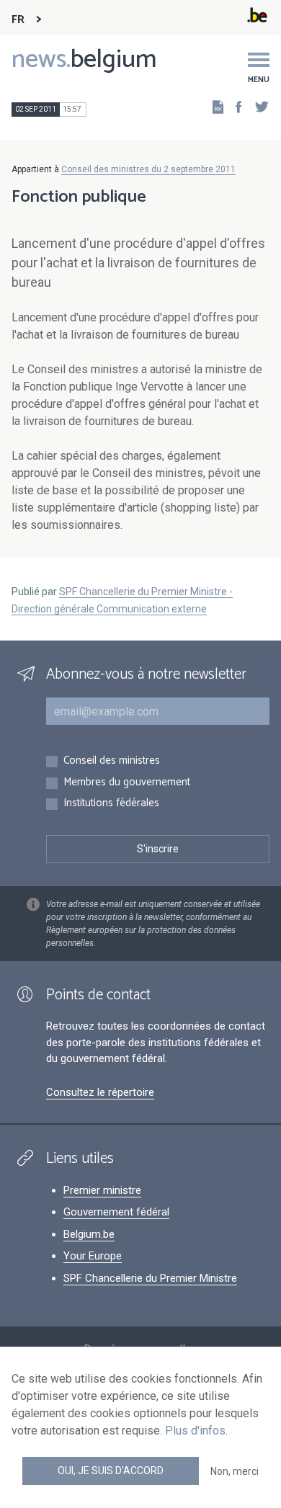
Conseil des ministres (111, 761)
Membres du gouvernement (126, 783)
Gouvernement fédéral (116, 1211)
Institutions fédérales (111, 803)
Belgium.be (89, 1234)
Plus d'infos (195, 1430)
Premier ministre (102, 1190)
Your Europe (92, 1255)
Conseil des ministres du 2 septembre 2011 (148, 169)
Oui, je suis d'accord (111, 1470)
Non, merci (234, 1471)
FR (18, 20)
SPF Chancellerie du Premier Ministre (150, 1278)
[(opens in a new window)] (234, 106)
